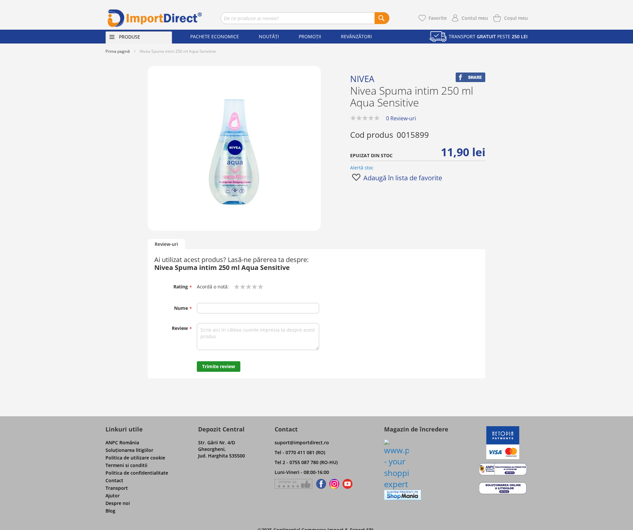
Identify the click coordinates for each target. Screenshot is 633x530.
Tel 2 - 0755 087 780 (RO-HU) (306, 462)
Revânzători (356, 36)
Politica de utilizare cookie (135, 458)
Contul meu (475, 18)
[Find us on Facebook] (320, 484)
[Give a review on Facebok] (293, 484)
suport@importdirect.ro (302, 442)
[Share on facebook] (470, 80)
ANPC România (122, 442)
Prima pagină (118, 51)
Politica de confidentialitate (137, 473)
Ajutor (113, 495)
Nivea (362, 79)
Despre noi (118, 503)
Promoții (310, 36)
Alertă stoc (362, 167)
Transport (117, 488)
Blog (110, 511)
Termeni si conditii (126, 465)
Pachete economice (214, 36)
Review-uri (166, 244)
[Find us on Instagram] (334, 484)
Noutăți (269, 36)
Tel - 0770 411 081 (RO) (300, 452)
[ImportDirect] (155, 18)
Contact (114, 480)
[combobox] (305, 18)
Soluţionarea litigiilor (129, 450)
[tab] (166, 244)
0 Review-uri (401, 118)
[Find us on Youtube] (347, 484)
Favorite (438, 18)
